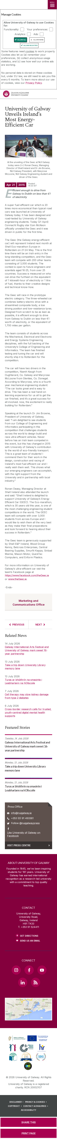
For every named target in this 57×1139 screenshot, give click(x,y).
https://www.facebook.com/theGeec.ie (27, 575)
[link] (27, 1038)
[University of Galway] (16, 95)
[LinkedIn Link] (22, 982)
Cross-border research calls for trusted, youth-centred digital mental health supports (28, 712)
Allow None (38, 40)
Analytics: (20, 34)
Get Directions (29, 935)
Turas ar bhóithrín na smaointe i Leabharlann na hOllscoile (23, 681)
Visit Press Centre (19, 845)
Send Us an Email (30, 940)
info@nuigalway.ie (21, 813)
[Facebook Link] (29, 970)
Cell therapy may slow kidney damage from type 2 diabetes (26, 696)
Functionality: (11, 29)
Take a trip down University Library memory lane (25, 666)
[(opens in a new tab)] (28, 1041)
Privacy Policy (34, 82)
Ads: (35, 34)
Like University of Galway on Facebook (23, 834)
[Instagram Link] (16, 970)
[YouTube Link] (42, 970)
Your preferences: (37, 29)
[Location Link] (28, 1018)
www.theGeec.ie (17, 579)
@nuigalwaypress (29, 823)
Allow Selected (30, 45)
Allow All (21, 40)
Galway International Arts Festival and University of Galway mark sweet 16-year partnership (27, 650)
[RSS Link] (35, 982)
